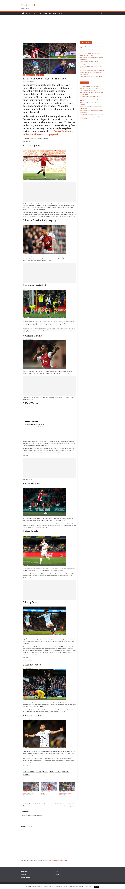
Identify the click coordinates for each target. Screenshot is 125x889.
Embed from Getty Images (28, 149)
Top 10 (35, 13)
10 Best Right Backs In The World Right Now (90, 64)
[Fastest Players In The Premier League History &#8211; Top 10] (31, 786)
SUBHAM (33, 81)
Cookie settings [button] (88, 886)
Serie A (60, 13)
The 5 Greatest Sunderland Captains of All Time (91, 114)
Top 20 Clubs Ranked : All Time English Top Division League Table (64, 805)
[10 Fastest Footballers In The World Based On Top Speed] (67, 786)
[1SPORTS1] (23, 13)
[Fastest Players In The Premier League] (49, 786)
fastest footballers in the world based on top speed (48, 133)
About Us (57, 871)
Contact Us (57, 874)
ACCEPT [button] (96, 886)
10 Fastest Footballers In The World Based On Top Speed (66, 792)
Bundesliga (52, 13)
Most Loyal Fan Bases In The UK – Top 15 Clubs (34, 805)
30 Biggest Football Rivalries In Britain (89, 61)
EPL (40, 13)
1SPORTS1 (28, 5)
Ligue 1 (37, 75)
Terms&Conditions (25, 877)
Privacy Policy (24, 871)
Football (28, 13)
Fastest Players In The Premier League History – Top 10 (30, 792)
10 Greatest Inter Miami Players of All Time (90, 96)
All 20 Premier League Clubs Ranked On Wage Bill (92, 70)
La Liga (45, 13)
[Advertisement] (62, 26)
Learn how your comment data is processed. (55, 860)
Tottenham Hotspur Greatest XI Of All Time (90, 86)
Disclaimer (23, 874)
